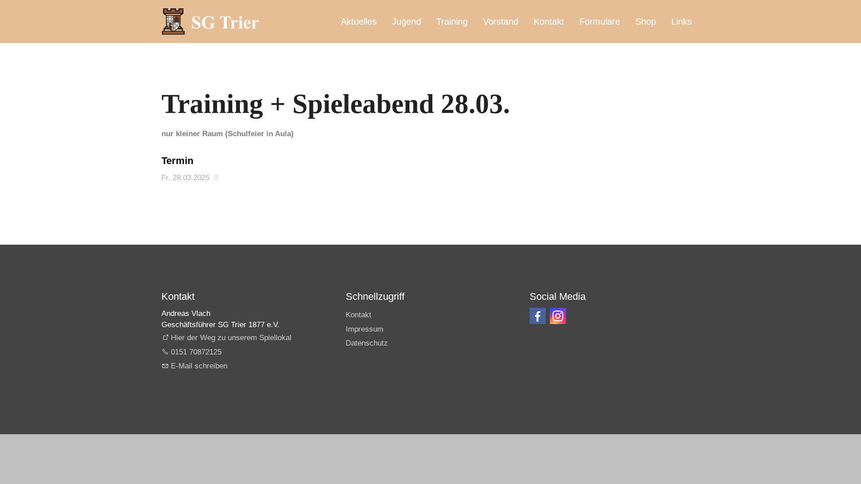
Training (452, 21)
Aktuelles (359, 21)
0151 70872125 (196, 352)
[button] (538, 316)
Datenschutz (367, 343)
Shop (645, 21)
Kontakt (549, 21)
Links (681, 21)
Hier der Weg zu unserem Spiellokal (231, 337)
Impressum (364, 329)
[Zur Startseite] (210, 21)
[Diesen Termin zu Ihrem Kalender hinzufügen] (217, 177)
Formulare (599, 21)
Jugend (406, 21)
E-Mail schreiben (199, 366)
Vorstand (500, 21)
